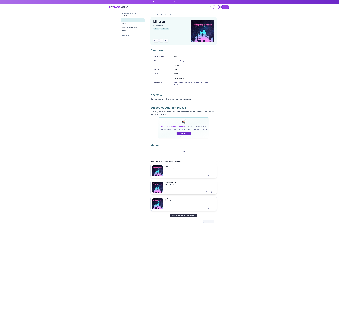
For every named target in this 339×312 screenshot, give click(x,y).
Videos (124, 30)
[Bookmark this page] (161, 40)
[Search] (210, 7)
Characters (153, 15)
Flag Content (210, 221)
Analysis (124, 23)
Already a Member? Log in (183, 136)
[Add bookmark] (211, 175)
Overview (124, 20)
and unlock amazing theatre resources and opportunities (169, 1)
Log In (216, 7)
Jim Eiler (156, 28)
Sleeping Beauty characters (163, 15)
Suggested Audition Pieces (129, 27)
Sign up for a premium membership (174, 126)
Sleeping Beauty (158, 25)
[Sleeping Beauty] (202, 31)
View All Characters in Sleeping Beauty (183, 215)
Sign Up (183, 133)
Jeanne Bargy (164, 28)
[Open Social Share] (166, 40)
